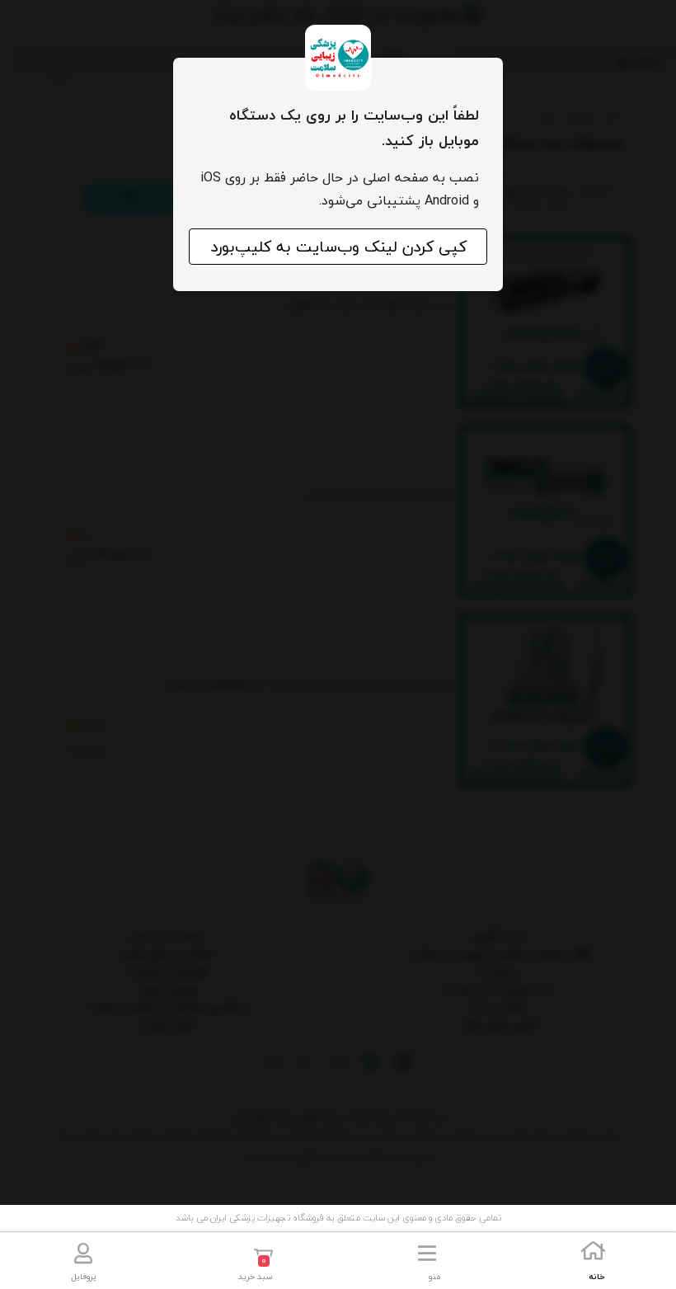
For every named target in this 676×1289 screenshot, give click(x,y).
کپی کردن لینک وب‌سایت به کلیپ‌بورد (338, 246)
